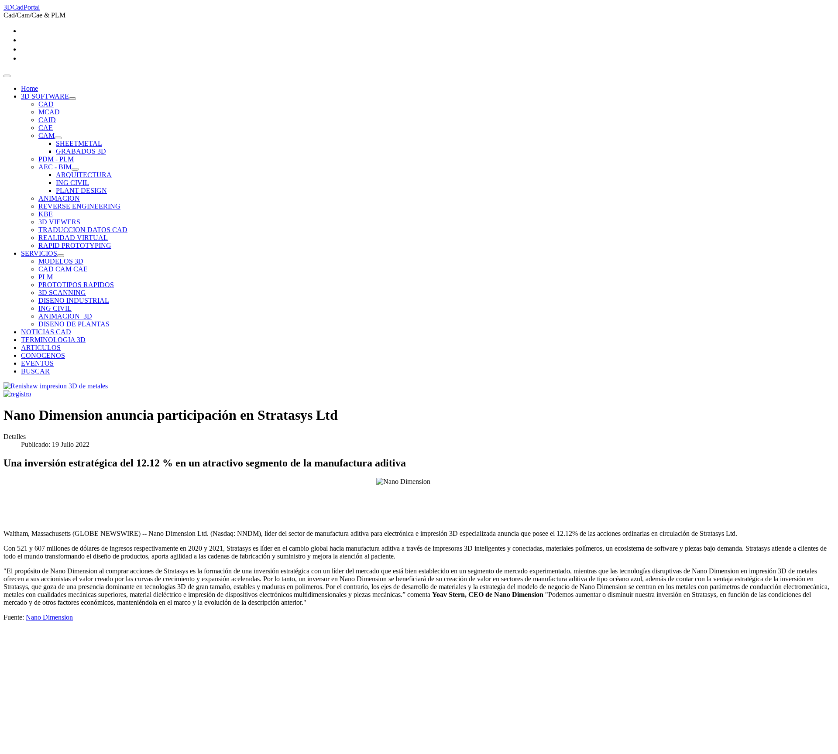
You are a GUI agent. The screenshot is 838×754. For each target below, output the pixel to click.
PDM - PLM (56, 159)
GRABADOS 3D (81, 151)
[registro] (17, 394)
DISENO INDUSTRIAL (73, 300)
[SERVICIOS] (60, 255)
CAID (47, 119)
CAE (45, 127)
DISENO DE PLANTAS (74, 324)
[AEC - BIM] (75, 169)
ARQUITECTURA (84, 174)
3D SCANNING (62, 292)
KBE (45, 214)
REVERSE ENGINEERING (79, 206)
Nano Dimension (49, 617)
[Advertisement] (265, 689)
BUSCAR (35, 371)
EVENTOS (37, 363)
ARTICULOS (41, 347)
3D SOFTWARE (45, 96)
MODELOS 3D (60, 261)
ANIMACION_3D (65, 316)
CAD (46, 104)
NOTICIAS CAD (46, 332)
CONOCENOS (43, 355)
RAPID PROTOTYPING (74, 245)
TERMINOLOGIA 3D (53, 339)
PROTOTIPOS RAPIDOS (76, 284)
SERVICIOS (39, 253)
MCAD (49, 112)
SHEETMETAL (79, 143)
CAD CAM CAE (63, 269)
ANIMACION (59, 198)
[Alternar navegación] (6, 76)
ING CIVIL (72, 182)
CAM (46, 135)
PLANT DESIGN (81, 190)
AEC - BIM (55, 167)
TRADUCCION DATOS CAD (82, 229)
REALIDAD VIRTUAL (73, 237)
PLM (45, 277)
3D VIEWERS (59, 222)
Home (29, 88)
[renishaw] (55, 386)
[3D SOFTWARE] (72, 98)
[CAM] (58, 138)
